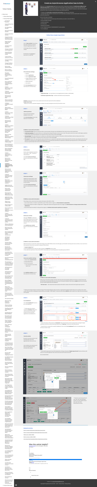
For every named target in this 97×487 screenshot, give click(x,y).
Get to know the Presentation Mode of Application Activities (35, 439)
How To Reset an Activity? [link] (8, 477)
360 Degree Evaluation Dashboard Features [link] (7, 239)
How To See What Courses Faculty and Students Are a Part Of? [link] (9, 349)
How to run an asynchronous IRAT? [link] (8, 96)
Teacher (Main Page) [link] (8, 18)
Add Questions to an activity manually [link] (8, 268)
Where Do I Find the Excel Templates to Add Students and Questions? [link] (9, 425)
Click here (32, 53)
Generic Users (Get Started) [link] (9, 34)
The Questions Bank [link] (9, 298)
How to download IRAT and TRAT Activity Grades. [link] (8, 149)
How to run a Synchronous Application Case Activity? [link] (8, 160)
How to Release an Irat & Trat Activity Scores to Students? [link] (9, 145)
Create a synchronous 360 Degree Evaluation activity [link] (9, 215)
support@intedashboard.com (58, 481)
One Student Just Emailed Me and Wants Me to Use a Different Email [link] (9, 392)
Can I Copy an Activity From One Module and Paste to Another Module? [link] (9, 408)
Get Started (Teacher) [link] (7, 21)
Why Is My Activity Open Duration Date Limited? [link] (9, 375)
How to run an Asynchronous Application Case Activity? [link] (8, 171)
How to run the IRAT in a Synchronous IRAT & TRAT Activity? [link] (9, 131)
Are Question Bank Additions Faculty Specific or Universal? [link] (9, 441)
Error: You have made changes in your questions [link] (8, 321)
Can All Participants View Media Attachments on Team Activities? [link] (9, 358)
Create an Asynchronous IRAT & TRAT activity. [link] (9, 141)
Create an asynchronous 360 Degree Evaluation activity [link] (9, 220)
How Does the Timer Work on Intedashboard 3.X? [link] (9, 258)
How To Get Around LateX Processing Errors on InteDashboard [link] (9, 481)
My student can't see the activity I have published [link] (8, 317)
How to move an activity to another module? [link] (9, 371)
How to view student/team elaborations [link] (8, 189)
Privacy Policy (68, 483)
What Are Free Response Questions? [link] (8, 301)
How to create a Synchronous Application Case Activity (34, 430)
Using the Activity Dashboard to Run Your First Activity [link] (9, 38)
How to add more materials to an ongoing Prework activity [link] (8, 83)
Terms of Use (61, 483)
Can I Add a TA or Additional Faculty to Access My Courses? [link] (9, 254)
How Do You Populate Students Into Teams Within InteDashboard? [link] (9, 447)
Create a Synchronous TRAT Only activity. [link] (9, 112)
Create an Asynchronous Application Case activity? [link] (9, 165)
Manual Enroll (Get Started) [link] (9, 31)
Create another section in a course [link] (9, 57)
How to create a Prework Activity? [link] (8, 70)
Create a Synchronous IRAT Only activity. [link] (9, 88)
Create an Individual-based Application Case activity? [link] (8, 176)
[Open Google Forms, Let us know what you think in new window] (80, 444)
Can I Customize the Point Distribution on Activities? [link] (9, 456)
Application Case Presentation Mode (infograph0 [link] (9, 198)
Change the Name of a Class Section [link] (8, 64)
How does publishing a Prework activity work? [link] (8, 74)
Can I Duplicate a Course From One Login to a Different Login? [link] (9, 387)
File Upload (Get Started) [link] (8, 28)
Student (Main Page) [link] (8, 485)
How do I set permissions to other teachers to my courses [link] (8, 248)
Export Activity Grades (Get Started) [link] (8, 42)
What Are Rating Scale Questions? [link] (8, 306)
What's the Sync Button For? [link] (8, 460)
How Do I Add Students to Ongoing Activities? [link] (9, 353)
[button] (95, 1)
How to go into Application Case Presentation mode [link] (9, 193)
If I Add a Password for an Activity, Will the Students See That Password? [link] (9, 403)
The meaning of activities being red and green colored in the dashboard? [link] (9, 263)
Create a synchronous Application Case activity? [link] (8, 154)
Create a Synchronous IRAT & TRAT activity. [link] (9, 125)
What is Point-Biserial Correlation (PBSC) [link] (9, 108)
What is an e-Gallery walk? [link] (8, 202)
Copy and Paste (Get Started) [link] (9, 25)
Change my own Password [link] (8, 46)
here (60, 134)
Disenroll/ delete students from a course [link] (8, 53)
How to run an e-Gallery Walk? (30, 436)
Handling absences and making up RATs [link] (9, 309)
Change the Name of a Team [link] (8, 60)
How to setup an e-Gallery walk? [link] (9, 205)
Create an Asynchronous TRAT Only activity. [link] (9, 117)
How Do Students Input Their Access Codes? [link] (9, 363)
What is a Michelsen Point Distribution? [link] (9, 225)
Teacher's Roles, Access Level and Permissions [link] (8, 243)
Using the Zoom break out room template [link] (8, 339)
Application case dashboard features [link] (9, 186)
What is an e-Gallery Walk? (29, 434)
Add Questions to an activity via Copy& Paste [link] (8, 272)
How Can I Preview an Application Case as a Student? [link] (9, 473)
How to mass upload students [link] (8, 67)
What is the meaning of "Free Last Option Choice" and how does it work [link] (9, 289)
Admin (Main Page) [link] (8, 16)
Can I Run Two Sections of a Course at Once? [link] (9, 463)
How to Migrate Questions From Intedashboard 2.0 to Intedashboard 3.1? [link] (9, 282)
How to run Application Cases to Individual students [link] (9, 181)
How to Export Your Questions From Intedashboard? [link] (9, 277)
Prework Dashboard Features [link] (9, 79)
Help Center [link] (5, 14)
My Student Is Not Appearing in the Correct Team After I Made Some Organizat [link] (9, 380)
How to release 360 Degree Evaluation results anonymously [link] (9, 233)
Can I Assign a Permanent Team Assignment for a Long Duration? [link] (8, 420)
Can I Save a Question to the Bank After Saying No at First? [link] (8, 469)
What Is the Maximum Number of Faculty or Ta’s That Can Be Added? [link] (9, 436)
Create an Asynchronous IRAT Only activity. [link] (9, 92)
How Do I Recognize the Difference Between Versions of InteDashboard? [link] (9, 397)
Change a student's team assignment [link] (9, 50)
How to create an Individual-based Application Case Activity (35, 432)
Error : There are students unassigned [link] (8, 325)
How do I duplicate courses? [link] (9, 367)
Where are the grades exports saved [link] (8, 335)
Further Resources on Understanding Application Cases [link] (9, 344)
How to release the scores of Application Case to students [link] (9, 209)
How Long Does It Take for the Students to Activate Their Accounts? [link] (8, 414)
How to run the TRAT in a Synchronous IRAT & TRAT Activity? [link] (9, 136)
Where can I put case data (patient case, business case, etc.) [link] (9, 295)
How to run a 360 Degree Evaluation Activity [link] (9, 228)
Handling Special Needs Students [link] (8, 313)
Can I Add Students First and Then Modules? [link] (9, 451)
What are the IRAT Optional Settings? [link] (9, 100)
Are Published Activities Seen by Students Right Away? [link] (8, 431)
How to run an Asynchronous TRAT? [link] (8, 121)
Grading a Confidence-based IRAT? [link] (9, 104)
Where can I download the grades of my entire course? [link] (9, 330)
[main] (64, 3)
